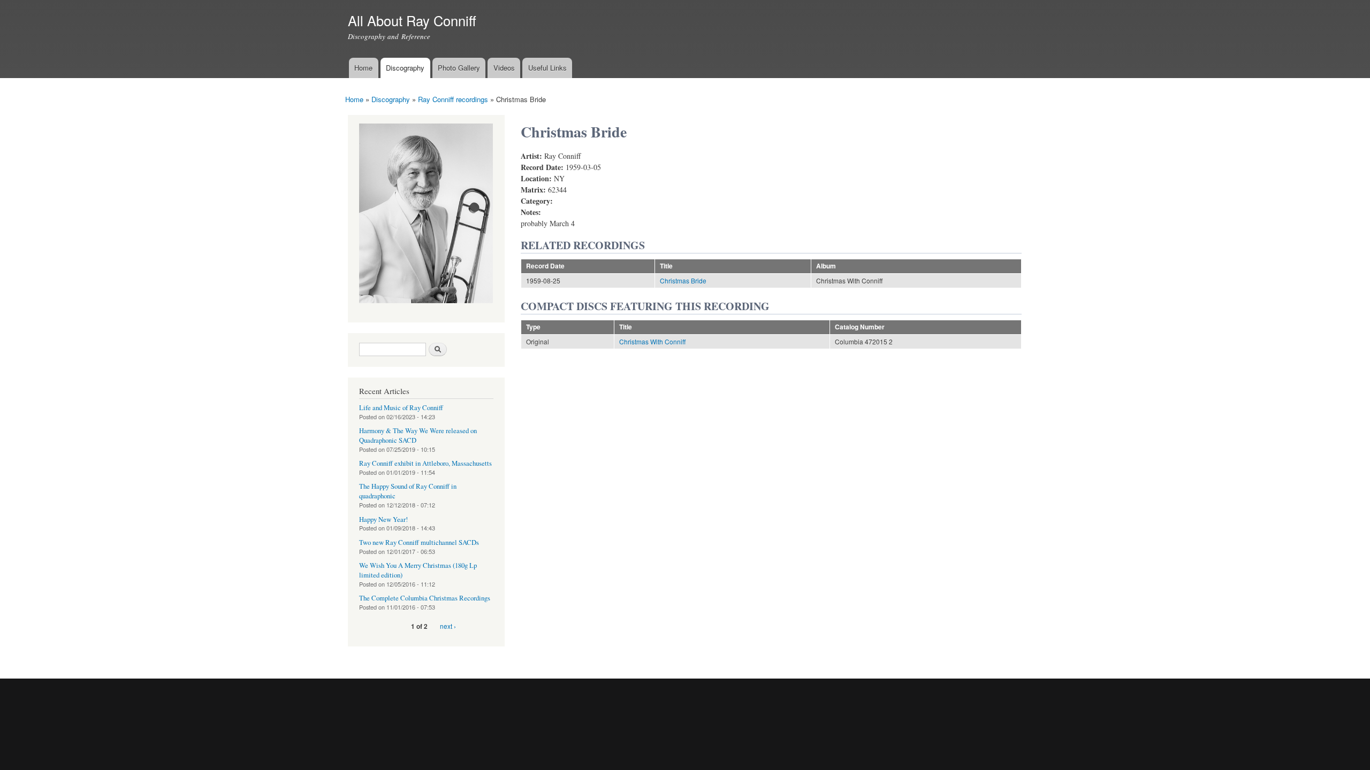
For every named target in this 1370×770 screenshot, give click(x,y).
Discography (405, 68)
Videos (504, 68)
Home (363, 68)
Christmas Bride (683, 280)
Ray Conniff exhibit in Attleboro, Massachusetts (425, 463)
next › (448, 625)
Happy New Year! (383, 519)
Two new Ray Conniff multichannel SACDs (419, 542)
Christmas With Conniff (652, 341)
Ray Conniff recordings (453, 99)
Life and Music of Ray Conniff (401, 407)
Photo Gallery (459, 68)
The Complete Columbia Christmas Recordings (424, 598)
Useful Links (547, 68)
